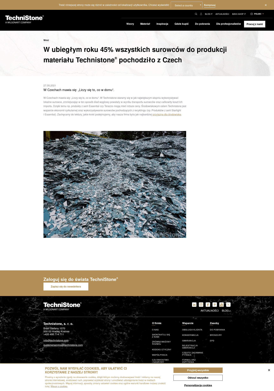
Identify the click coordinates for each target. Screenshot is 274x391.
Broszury (216, 335)
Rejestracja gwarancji (190, 346)
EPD (212, 340)
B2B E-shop (238, 14)
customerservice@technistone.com (63, 345)
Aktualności (222, 14)
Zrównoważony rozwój (161, 343)
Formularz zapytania (189, 361)
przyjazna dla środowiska (167, 114)
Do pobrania (217, 330)
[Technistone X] (228, 304)
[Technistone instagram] (201, 304)
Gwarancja (189, 340)
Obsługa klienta (192, 330)
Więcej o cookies (59, 386)
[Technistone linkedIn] (194, 304)
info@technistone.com (55, 340)
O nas (155, 330)
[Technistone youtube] (221, 304)
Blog (207, 14)
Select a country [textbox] (184, 5)
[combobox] (186, 5)
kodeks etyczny (161, 349)
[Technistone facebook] (208, 304)
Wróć (46, 40)
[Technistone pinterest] (214, 304)
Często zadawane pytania (192, 354)
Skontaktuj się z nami (161, 335)
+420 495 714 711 (53, 334)
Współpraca (159, 355)
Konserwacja (190, 335)
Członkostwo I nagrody (160, 361)
